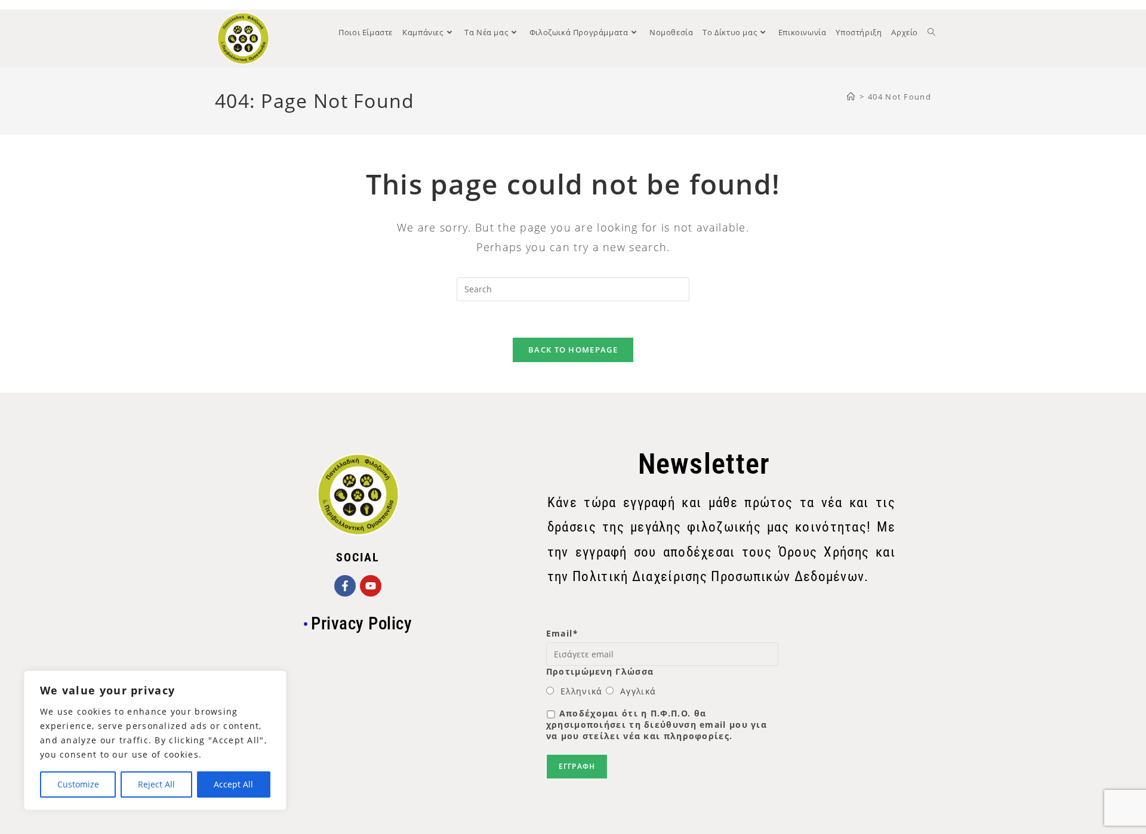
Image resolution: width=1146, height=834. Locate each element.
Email (562, 633)
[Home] (851, 96)
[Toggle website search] (931, 32)
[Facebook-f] (345, 586)
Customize (78, 784)
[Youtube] (370, 586)
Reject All (156, 784)
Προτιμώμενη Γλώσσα (600, 671)
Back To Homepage (573, 349)
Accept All (233, 784)
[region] (155, 740)
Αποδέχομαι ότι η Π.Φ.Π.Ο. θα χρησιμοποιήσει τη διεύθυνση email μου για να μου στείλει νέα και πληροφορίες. (656, 725)
